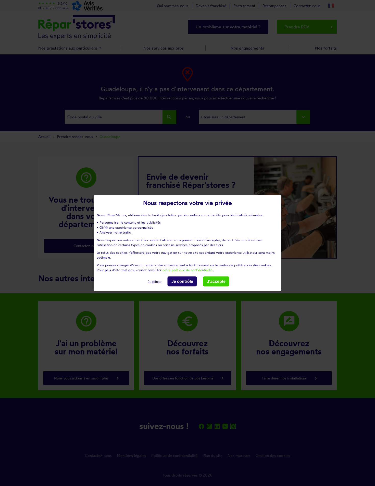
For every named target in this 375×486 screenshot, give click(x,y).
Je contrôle (182, 281)
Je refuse (154, 281)
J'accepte (216, 281)
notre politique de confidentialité (187, 270)
